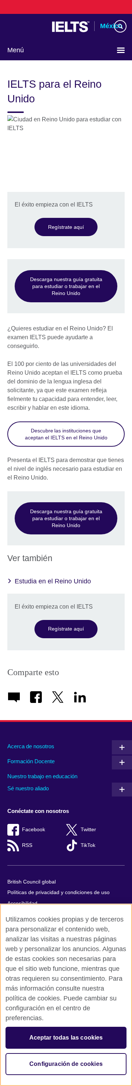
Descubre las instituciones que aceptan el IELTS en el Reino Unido (66, 434)
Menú (15, 50)
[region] (66, 995)
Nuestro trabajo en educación (42, 776)
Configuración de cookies (66, 1064)
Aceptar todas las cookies (66, 1037)
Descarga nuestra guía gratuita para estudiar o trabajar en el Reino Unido (66, 286)
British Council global (31, 882)
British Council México (26, 26)
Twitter (88, 829)
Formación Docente (31, 761)
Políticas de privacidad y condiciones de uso (58, 892)
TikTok (88, 845)
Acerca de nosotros (30, 746)
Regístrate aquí (66, 227)
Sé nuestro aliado (28, 788)
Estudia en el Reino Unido (53, 581)
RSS (27, 845)
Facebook (33, 829)
